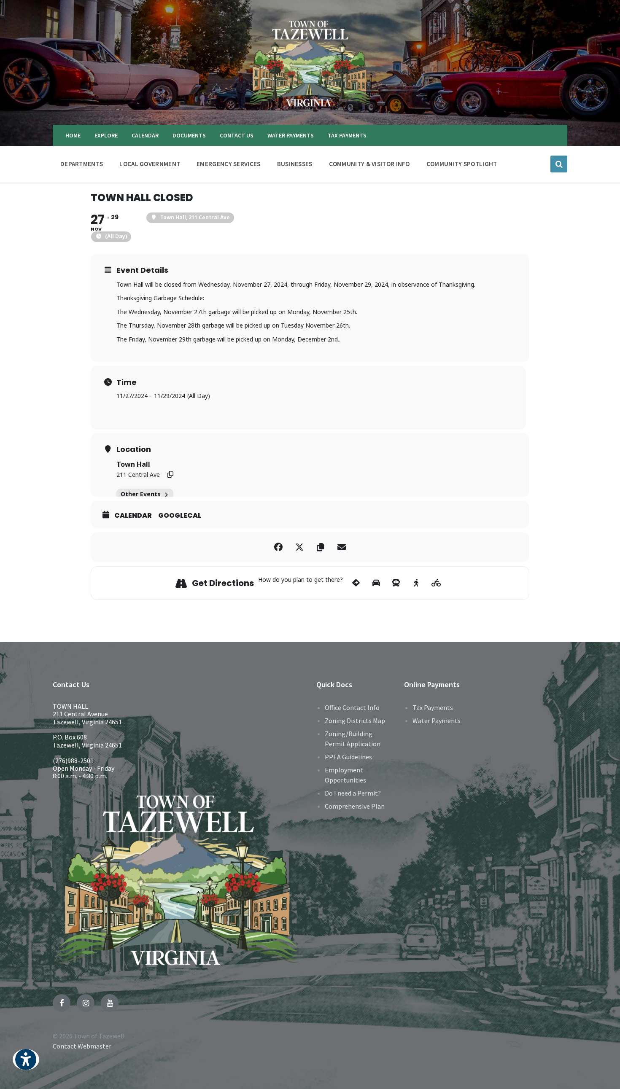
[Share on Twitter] (299, 547)
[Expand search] (558, 164)
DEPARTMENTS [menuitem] (81, 164)
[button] (25, 1065)
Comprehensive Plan (355, 806)
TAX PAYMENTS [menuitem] (347, 135)
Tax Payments (432, 707)
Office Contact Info (352, 707)
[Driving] (376, 583)
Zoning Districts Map (355, 720)
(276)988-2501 (73, 760)
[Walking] (416, 583)
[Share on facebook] (278, 547)
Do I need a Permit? (353, 793)
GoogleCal (179, 515)
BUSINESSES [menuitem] (295, 164)
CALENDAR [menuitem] (145, 135)
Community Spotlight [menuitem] (461, 164)
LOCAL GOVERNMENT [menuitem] (149, 164)
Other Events (141, 494)
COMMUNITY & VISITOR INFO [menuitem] (369, 164)
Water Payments (436, 720)
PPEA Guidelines (348, 757)
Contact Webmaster (82, 1046)
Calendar (133, 515)
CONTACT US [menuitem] (236, 135)
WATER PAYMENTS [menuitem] (290, 135)
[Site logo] (310, 108)
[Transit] (396, 583)
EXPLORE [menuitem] (106, 135)
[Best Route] (356, 583)
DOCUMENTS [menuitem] (189, 135)
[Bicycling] (436, 583)
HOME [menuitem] (73, 135)
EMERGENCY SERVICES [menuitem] (228, 164)
